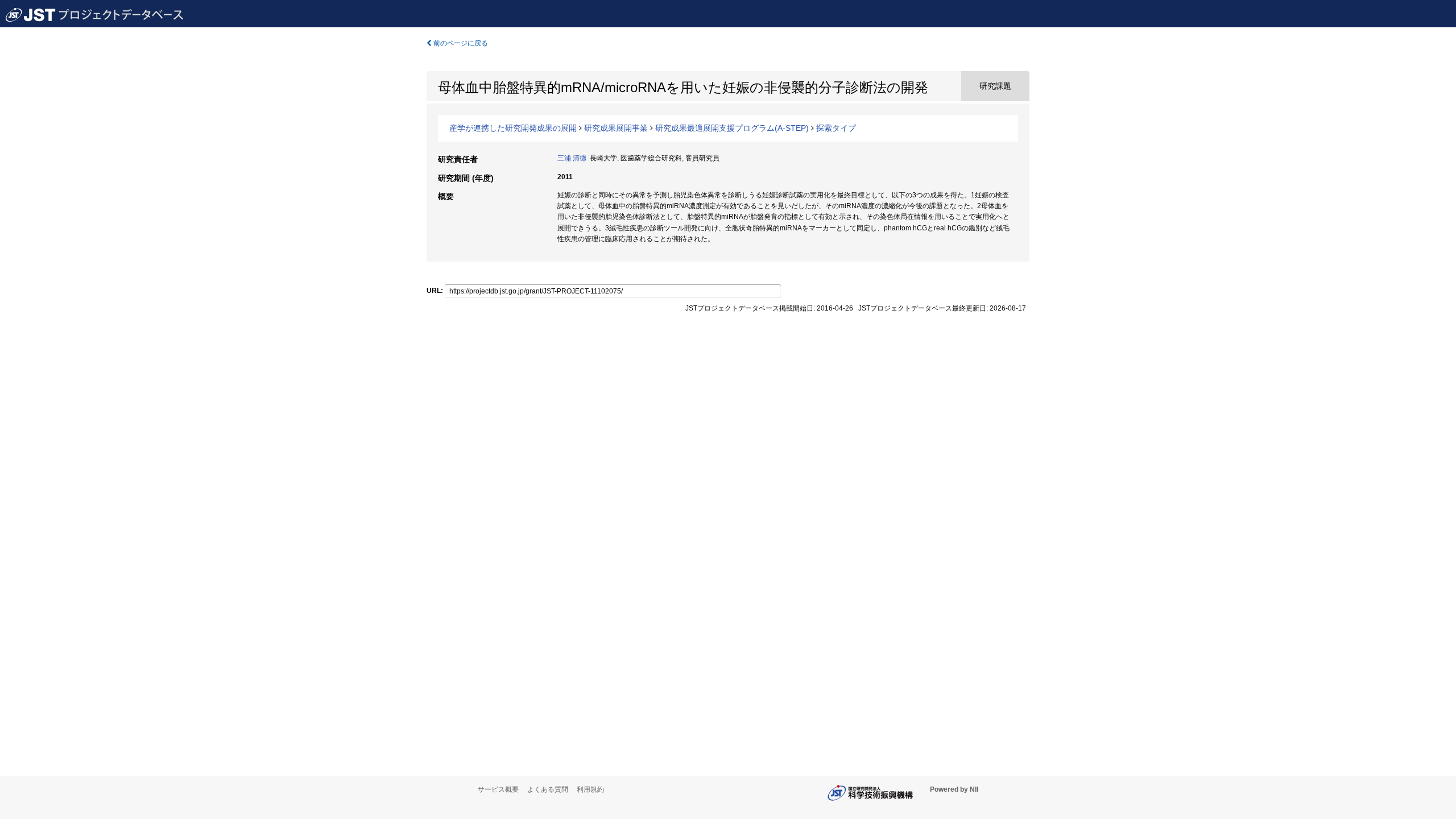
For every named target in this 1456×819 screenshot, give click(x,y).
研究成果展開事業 (616, 128)
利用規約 (590, 789)
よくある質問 (547, 789)
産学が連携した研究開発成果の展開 (513, 128)
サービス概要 (498, 789)
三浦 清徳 (571, 158)
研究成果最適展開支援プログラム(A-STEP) (732, 128)
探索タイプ (836, 128)
